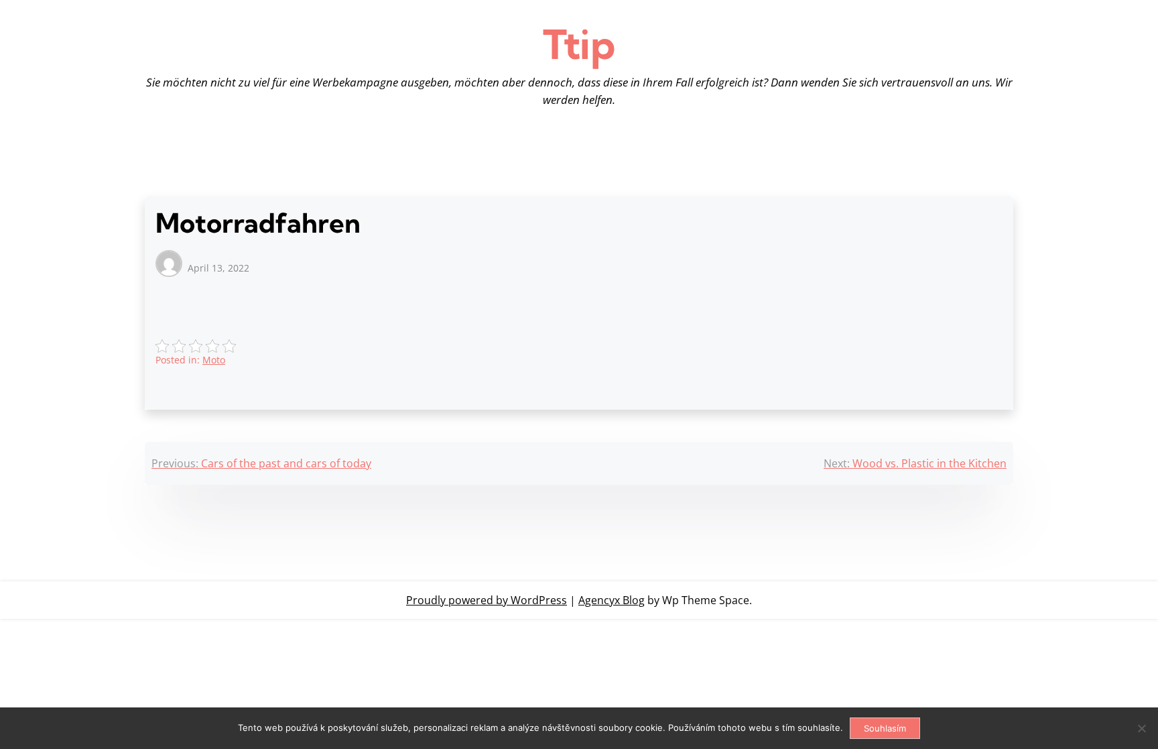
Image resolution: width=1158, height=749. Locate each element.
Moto (213, 359)
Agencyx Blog (611, 600)
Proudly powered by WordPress (486, 600)
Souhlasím (885, 728)
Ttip (579, 44)
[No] (1141, 728)
